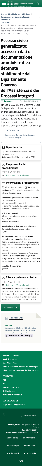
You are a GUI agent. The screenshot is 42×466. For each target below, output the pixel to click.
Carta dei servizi (12, 453)
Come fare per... (13, 445)
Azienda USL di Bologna (10, 14)
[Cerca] (37, 3)
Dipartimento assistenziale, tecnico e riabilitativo (15, 18)
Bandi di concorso (10, 359)
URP (4, 383)
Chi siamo (26, 14)
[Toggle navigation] (4, 4)
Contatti (8, 376)
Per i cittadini (11, 355)
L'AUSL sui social (29, 453)
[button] (39, 101)
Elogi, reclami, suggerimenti (14, 404)
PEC (4, 380)
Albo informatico (28, 437)
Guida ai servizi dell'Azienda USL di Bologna (20, 366)
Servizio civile (29, 445)
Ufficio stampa (8, 391)
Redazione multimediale (12, 394)
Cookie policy (12, 437)
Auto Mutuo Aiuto (10, 362)
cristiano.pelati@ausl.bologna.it (17, 175)
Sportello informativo (11, 387)
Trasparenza (5, 22)
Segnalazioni (10, 400)
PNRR (21, 461)
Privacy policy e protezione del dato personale (21, 370)
